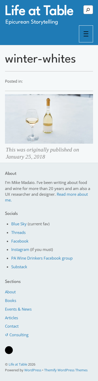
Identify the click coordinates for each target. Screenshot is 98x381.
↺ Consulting (16, 334)
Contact (12, 326)
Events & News (18, 309)
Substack (19, 266)
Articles (11, 317)
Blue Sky (19, 223)
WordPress (32, 370)
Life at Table (18, 364)
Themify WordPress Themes (66, 370)
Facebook (19, 241)
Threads (18, 232)
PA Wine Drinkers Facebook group (42, 258)
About (10, 291)
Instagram (20, 249)
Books (10, 300)
